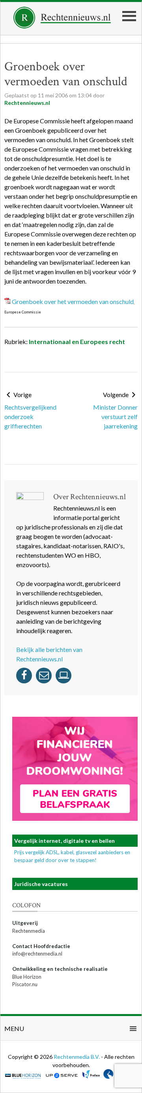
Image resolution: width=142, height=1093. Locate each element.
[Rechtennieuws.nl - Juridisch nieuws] (62, 26)
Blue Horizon (26, 977)
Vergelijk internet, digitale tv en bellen (64, 840)
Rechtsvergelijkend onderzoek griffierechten (30, 416)
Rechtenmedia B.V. (77, 1056)
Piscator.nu (24, 984)
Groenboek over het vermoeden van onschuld (73, 301)
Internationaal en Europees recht (77, 341)
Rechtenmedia (28, 931)
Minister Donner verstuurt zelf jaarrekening (115, 416)
